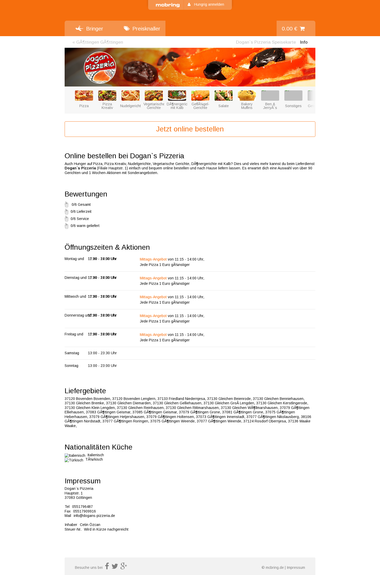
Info (304, 42)
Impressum (296, 567)
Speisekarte (266, 42)
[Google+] (123, 567)
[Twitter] (114, 567)
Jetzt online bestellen (190, 129)
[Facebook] (107, 567)
